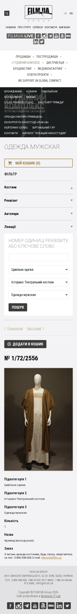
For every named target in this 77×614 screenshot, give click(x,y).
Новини (11, 27)
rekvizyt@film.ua (51, 557)
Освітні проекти (38, 74)
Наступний (34, 328)
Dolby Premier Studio (18, 102)
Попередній (15, 328)
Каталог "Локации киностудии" (44, 133)
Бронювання (13, 91)
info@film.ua (44, 583)
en (71, 13)
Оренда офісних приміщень (23, 116)
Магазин (64, 27)
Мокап (31, 97)
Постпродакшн (47, 56)
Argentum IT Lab (51, 596)
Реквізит (11, 200)
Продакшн (23, 56)
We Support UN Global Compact (39, 80)
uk (65, 13)
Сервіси (38, 27)
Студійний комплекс (26, 62)
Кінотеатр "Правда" (51, 102)
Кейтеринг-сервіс (16, 127)
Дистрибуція (55, 62)
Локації (10, 227)
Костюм (10, 187)
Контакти (51, 27)
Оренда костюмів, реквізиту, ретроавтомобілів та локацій (24, 110)
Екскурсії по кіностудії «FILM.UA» (26, 122)
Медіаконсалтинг (50, 68)
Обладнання (13, 97)
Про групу (24, 27)
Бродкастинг (22, 68)
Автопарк (11, 214)
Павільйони (49, 91)
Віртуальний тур (44, 127)
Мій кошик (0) (27, 163)
